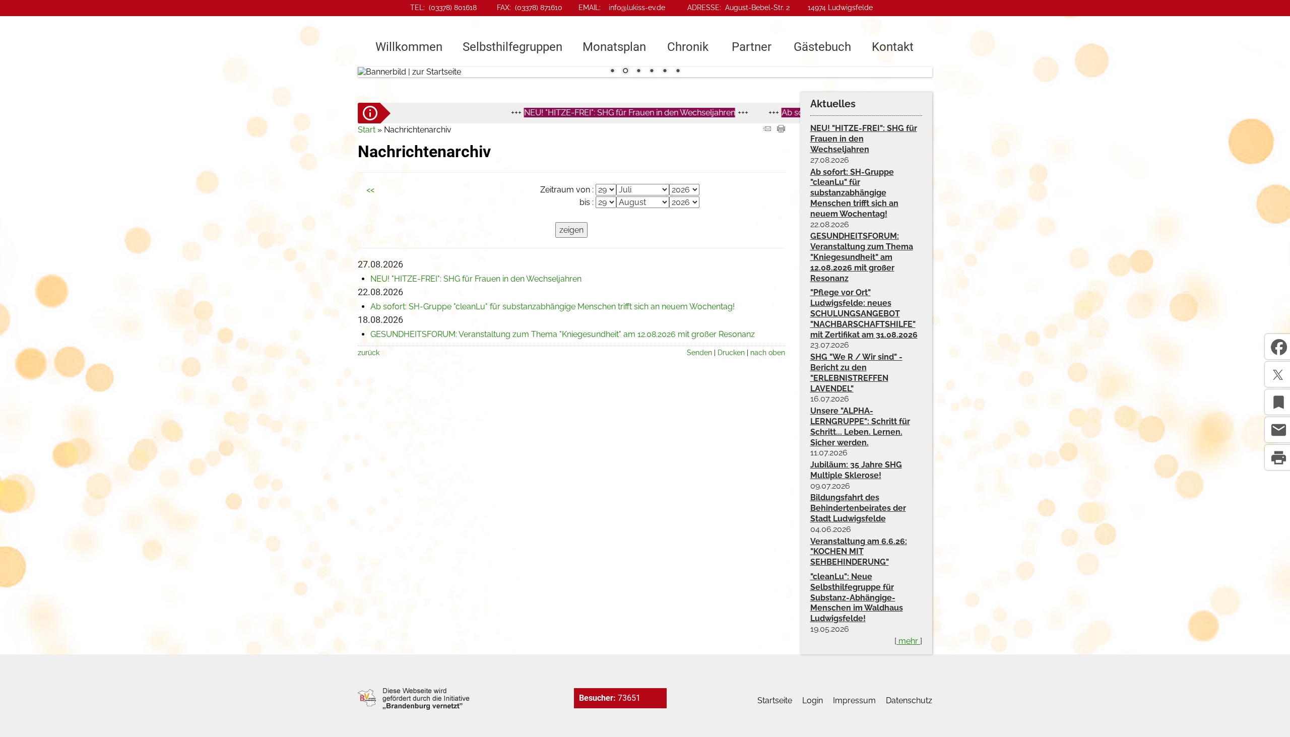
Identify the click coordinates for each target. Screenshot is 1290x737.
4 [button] (651, 71)
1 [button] (612, 71)
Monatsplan (614, 47)
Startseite (774, 700)
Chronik (687, 47)
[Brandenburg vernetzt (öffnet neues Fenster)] (414, 707)
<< (370, 189)
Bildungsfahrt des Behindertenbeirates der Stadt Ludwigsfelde (858, 508)
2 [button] (625, 71)
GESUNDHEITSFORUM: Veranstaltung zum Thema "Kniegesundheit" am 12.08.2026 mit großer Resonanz (562, 334)
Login (812, 700)
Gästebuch (822, 47)
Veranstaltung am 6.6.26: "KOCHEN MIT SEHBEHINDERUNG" (858, 552)
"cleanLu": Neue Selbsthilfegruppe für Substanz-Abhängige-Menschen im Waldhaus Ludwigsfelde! (856, 597)
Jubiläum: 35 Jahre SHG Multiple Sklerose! (856, 470)
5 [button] (664, 71)
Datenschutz (909, 700)
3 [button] (638, 71)
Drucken (731, 352)
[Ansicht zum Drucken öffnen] (781, 130)
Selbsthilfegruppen (512, 47)
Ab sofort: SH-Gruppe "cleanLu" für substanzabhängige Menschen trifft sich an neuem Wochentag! (552, 306)
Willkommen (408, 47)
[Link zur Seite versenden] (767, 130)
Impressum (854, 700)
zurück (368, 352)
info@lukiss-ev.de (637, 7)
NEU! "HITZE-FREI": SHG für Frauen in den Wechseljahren (595, 112)
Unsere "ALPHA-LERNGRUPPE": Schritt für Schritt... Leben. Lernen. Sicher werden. (860, 426)
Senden (699, 352)
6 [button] (677, 71)
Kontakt (893, 47)
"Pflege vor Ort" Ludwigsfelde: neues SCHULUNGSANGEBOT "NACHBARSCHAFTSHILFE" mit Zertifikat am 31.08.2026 (864, 313)
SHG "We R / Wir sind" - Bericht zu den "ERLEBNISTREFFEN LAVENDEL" (856, 372)
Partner (751, 47)
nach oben (767, 352)
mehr (908, 641)
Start (366, 130)
